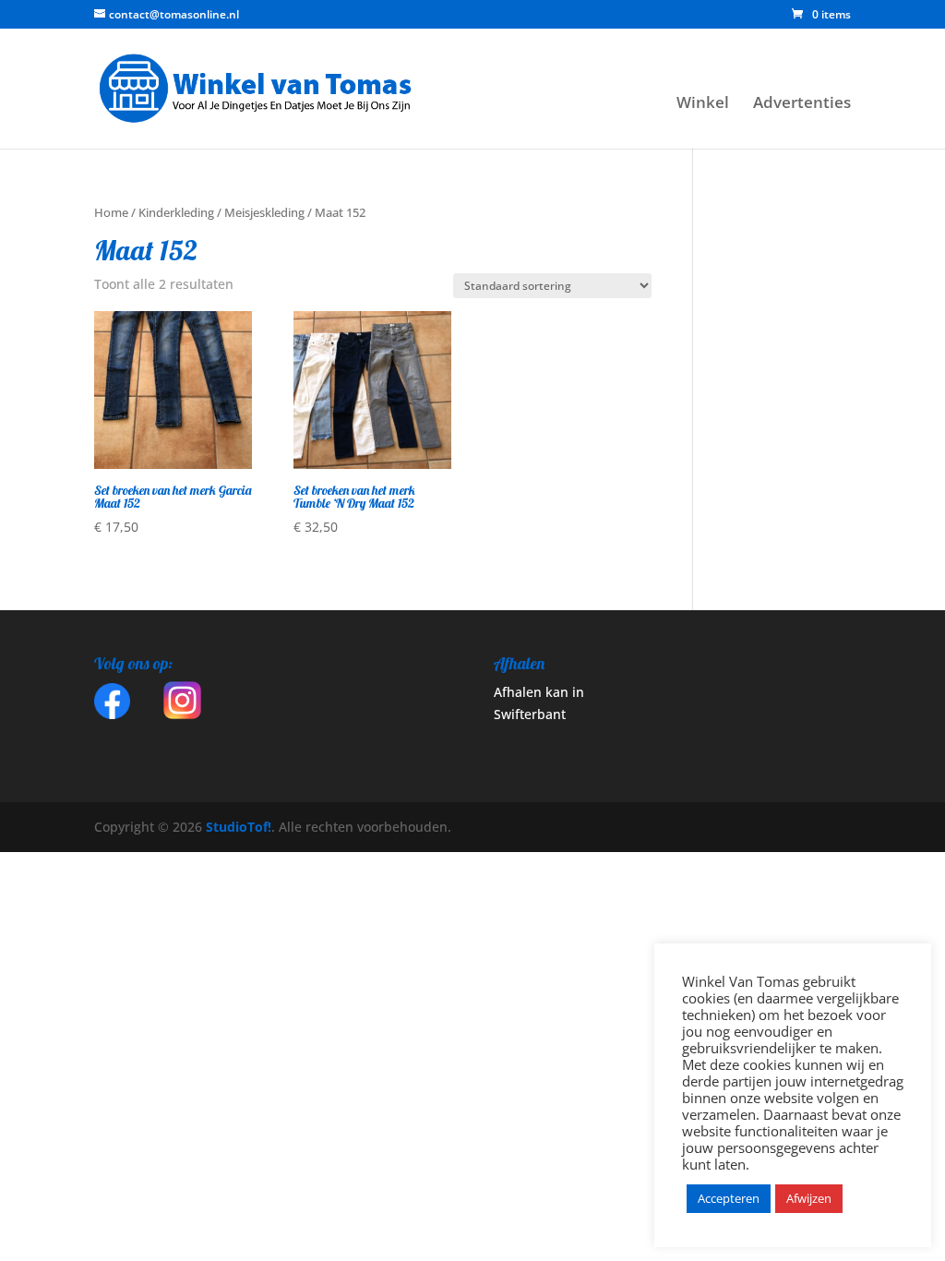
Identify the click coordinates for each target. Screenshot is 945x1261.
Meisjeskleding (264, 212)
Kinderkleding (176, 212)
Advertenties (802, 104)
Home (111, 212)
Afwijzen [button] (808, 1198)
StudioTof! (236, 826)
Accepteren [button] (729, 1198)
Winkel (702, 104)
